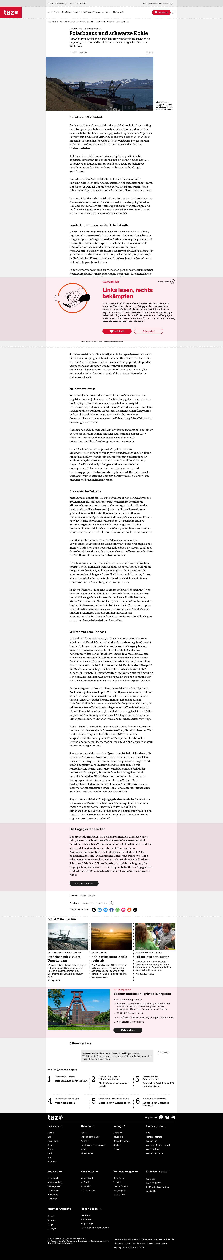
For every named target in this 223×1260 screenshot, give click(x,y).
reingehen (52, 1198)
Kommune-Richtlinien (152, 1239)
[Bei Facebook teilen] (111, 910)
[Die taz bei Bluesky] (167, 1119)
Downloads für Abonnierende (95, 1227)
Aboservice (86, 1219)
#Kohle (83, 895)
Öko (60, 22)
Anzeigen (52, 1228)
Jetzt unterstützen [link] (84, 883)
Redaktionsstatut (132, 1239)
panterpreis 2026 (154, 1153)
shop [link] (72, 3)
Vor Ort (117, 1182)
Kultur (50, 1145)
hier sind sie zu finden (99, 1059)
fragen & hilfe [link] (81, 3)
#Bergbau (92, 895)
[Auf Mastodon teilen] (100, 910)
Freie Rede (53, 1194)
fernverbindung (55, 1182)
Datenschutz (130, 1243)
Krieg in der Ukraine (90, 1137)
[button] (174, 12)
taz (55, 1117)
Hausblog (118, 1137)
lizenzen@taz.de (66, 1243)
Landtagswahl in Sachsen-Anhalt (93, 1147)
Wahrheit (52, 1161)
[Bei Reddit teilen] (129, 910)
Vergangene (119, 1190)
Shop (50, 1224)
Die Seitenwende (121, 1141)
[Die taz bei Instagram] (173, 1119)
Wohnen (84, 1141)
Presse (116, 1149)
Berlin (50, 1153)
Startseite (52, 22)
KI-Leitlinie (169, 1239)
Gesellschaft (53, 1141)
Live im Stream (120, 1186)
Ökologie (69, 22)
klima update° (54, 1186)
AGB (151, 1243)
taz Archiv (151, 1191)
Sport (50, 1149)
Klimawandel (87, 1153)
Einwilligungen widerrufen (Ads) (128, 1247)
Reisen (51, 1216)
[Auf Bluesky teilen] (105, 910)
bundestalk (53, 1178)
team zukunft (87, 1178)
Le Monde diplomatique (157, 1187)
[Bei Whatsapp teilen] (117, 910)
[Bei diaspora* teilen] (123, 910)
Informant (118, 1243)
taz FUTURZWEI (153, 1183)
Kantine (51, 1220)
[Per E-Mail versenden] (94, 910)
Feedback (85, 1215)
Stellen (116, 1145)
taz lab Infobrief (88, 1190)
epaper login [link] (168, 3)
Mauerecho (53, 1190)
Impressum (142, 1243)
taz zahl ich (151, 1141)
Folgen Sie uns (151, 1117)
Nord (50, 1157)
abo (148, 1132)
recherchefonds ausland (158, 1145)
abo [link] (144, 3)
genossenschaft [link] (154, 3)
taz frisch (85, 1182)
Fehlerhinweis (101, 903)
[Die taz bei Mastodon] (161, 1119)
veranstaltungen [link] (61, 3)
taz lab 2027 (119, 1194)
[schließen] (172, 281)
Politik (51, 1132)
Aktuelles (117, 1132)
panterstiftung (153, 1149)
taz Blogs (150, 1179)
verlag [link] (50, 3)
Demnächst (118, 1178)
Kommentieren (87, 903)
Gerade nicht (163, 282)
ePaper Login (87, 1223)
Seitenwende (160, 1243)
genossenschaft (154, 1137)
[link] (51, 12)
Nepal (83, 1132)
